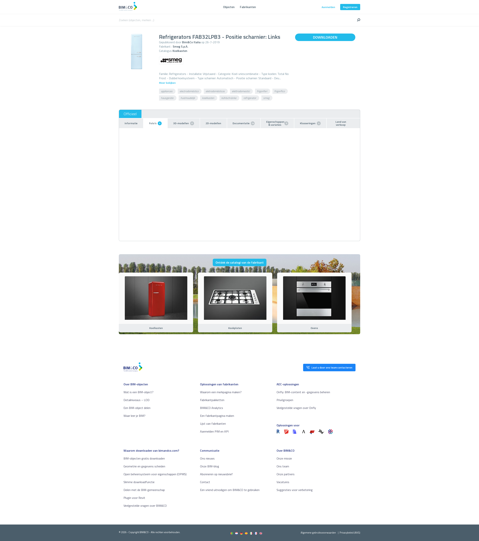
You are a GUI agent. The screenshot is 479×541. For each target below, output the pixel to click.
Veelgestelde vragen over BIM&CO (145, 505)
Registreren (350, 7)
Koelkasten (180, 51)
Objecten (229, 7)
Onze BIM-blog (209, 466)
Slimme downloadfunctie (139, 482)
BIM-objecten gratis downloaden (144, 458)
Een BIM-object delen (136, 408)
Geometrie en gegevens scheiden (144, 466)
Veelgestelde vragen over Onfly (296, 408)
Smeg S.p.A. (180, 46)
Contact (205, 482)
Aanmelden (328, 7)
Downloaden (325, 37)
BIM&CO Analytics (211, 408)
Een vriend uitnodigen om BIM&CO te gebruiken (230, 490)
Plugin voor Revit (134, 497)
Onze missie (284, 458)
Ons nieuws (207, 458)
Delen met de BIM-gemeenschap (144, 490)
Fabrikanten (248, 7)
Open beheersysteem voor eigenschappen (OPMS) (155, 474)
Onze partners (286, 474)
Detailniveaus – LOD (136, 400)
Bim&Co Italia (191, 42)
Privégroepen (285, 400)
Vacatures (283, 482)
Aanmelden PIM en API (214, 431)
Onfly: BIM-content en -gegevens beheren (303, 392)
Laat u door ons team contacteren (332, 367)
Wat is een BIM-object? (138, 392)
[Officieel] (130, 114)
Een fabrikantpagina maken (217, 415)
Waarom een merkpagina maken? (221, 392)
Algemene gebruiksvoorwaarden (318, 532)
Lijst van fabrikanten (213, 423)
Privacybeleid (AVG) (350, 532)
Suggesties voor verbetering (295, 490)
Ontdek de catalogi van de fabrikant (240, 262)
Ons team (283, 466)
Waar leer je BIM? (134, 415)
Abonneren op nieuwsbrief (216, 474)
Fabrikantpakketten (212, 400)
